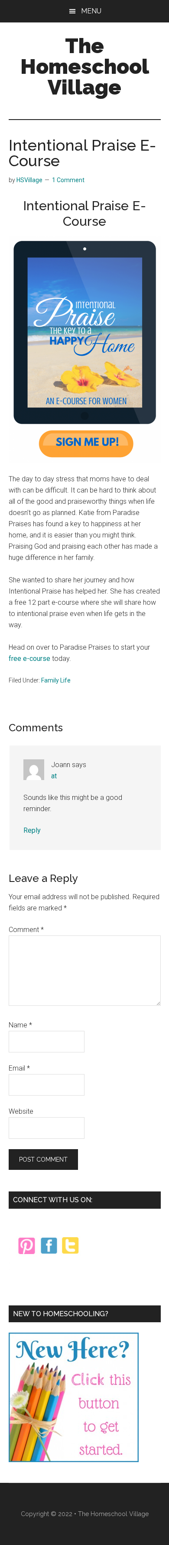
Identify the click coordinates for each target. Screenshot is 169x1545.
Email (19, 1068)
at (54, 776)
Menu (91, 11)
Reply (32, 830)
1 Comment (68, 180)
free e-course (29, 658)
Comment (26, 930)
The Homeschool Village (84, 66)
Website (21, 1111)
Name (20, 1025)
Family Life (56, 680)
